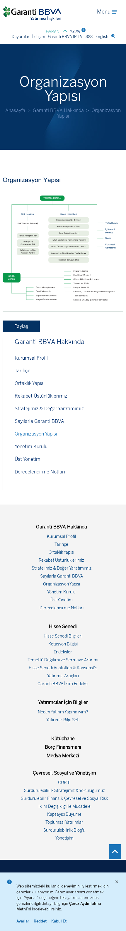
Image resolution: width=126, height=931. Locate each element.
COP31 (64, 782)
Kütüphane (63, 738)
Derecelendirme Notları (40, 472)
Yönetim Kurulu (31, 446)
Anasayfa (15, 110)
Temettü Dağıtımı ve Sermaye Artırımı (63, 660)
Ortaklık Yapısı (30, 383)
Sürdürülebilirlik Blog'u (64, 830)
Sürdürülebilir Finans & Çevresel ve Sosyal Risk (64, 798)
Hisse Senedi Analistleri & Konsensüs (63, 667)
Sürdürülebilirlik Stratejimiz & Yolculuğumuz (64, 790)
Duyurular (20, 36)
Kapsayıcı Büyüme (64, 814)
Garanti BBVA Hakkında (58, 110)
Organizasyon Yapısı (36, 434)
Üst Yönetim (27, 459)
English (102, 36)
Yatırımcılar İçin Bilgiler (63, 702)
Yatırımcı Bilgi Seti (62, 720)
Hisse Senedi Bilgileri (63, 636)
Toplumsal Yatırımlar (64, 822)
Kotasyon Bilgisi (63, 644)
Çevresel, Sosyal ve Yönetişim (64, 773)
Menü (103, 12)
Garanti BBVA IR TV (65, 36)
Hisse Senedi (63, 626)
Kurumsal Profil (31, 358)
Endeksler (63, 652)
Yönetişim (64, 838)
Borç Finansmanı (63, 747)
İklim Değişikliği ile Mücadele (64, 806)
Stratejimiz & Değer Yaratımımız (49, 408)
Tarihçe (22, 370)
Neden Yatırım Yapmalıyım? (63, 712)
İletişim (38, 36)
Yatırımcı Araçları (63, 675)
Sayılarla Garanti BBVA (39, 421)
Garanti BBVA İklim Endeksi (63, 683)
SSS (89, 36)
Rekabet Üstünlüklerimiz (41, 396)
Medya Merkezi (63, 755)
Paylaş (21, 326)
